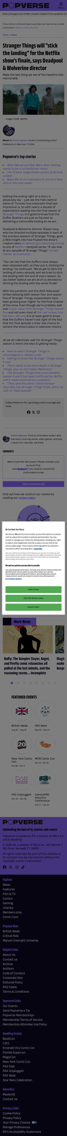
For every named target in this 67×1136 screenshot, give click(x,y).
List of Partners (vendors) (13, 579)
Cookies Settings (33, 589)
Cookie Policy (38, 549)
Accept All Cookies (33, 607)
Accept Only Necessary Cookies (33, 598)
